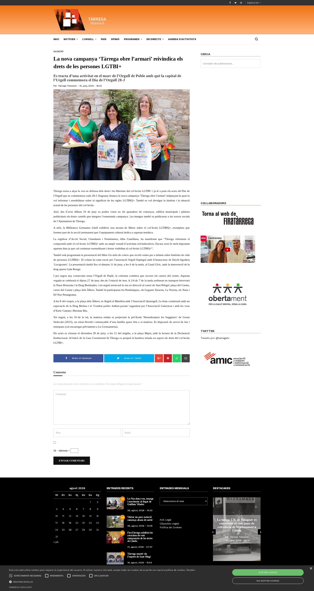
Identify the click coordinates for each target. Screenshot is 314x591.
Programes (131, 39)
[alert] (157, 578)
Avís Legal (165, 519)
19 (70, 523)
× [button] (310, 568)
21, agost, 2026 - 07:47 (139, 547)
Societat (58, 51)
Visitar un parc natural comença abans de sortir (140, 518)
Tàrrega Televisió (67, 86)
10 (56, 516)
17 (56, 523)
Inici (56, 39)
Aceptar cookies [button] (268, 572)
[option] (237, 529)
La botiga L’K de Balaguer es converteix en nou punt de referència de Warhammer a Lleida (237, 525)
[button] (102, 581)
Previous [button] (213, 532)
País (103, 39)
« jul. (56, 541)
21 (83, 523)
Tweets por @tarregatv (215, 338)
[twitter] (235, 2)
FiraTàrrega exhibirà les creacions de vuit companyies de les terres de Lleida (140, 536)
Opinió (115, 39)
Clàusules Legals (169, 523)
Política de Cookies (171, 527)
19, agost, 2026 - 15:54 (139, 562)
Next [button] (260, 532)
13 (77, 516)
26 (70, 529)
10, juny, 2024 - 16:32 (90, 86)
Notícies (69, 39)
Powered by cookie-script (20, 587)
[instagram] (241, 2)
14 (83, 516)
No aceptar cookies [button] (268, 580)
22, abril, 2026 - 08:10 (238, 540)
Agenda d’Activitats (182, 39)
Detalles (190, 570)
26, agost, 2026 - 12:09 (139, 526)
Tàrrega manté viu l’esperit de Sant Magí (138, 555)
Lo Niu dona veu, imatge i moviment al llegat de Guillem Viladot (140, 501)
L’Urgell (88, 39)
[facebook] (230, 2)
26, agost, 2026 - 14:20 (139, 510)
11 (63, 516)
